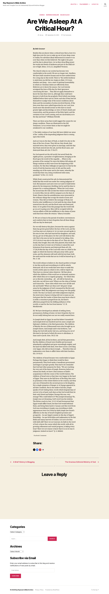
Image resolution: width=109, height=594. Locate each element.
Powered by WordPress (52, 590)
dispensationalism (52, 14)
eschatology (65, 14)
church (42, 14)
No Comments (67, 35)
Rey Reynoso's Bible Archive (14, 3)
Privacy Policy (39, 590)
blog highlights (84, 4)
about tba (73, 4)
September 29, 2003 (53, 35)
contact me (95, 4)
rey (42, 35)
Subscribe (15, 576)
